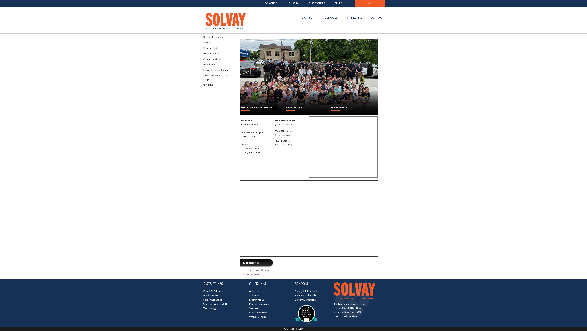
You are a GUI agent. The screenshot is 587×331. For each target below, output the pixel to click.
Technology (210, 308)
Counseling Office (212, 59)
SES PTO (208, 85)
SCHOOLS (331, 17)
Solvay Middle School (307, 295)
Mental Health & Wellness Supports (217, 77)
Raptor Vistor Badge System (256, 270)
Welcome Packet (251, 274)
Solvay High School (306, 291)
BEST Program (211, 53)
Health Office (210, 64)
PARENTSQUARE (317, 3)
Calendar (254, 295)
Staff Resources (258, 312)
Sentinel (254, 308)
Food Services (211, 295)
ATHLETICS (355, 17)
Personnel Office (212, 299)
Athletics (254, 291)
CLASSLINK (293, 3)
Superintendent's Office (216, 303)
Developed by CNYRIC (293, 329)
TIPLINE (338, 3)
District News (256, 299)
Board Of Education (214, 291)
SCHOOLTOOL (271, 3)
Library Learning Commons (217, 70)
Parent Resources (259, 303)
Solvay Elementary (213, 37)
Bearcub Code (210, 48)
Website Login (257, 316)
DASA (206, 42)
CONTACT (377, 17)
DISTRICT (308, 17)
